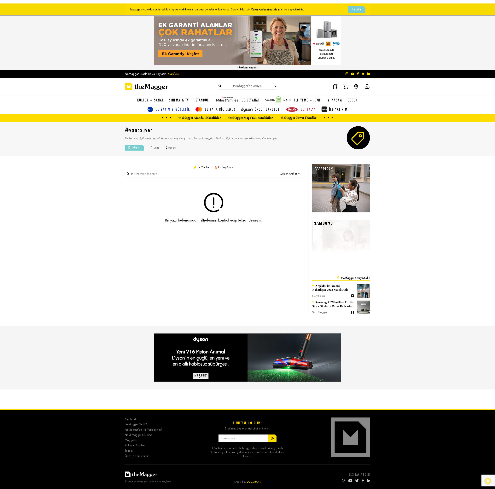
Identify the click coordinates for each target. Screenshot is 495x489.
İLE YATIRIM (338, 109)
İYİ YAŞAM (334, 100)
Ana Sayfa (131, 419)
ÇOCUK (352, 100)
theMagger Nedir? (136, 424)
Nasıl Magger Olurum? (138, 435)
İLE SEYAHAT (250, 100)
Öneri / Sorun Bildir (137, 456)
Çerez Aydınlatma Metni (265, 9)
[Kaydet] (352, 295)
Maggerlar (131, 440)
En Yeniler (203, 167)
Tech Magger (319, 312)
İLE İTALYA (308, 109)
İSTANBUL (202, 100)
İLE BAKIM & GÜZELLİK (172, 109)
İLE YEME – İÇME (307, 100)
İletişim (129, 450)
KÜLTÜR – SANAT (150, 100)
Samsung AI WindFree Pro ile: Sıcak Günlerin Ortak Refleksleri (333, 304)
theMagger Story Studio (355, 278)
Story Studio (318, 295)
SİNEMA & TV (179, 100)
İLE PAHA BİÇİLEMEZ (220, 109)
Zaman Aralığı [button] (288, 173)
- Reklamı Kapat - (247, 67)
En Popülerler (226, 167)
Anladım (357, 9)
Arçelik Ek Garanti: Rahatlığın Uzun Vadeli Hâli (330, 288)
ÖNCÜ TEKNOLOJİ (267, 109)
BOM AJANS (254, 481)
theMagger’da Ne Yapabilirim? (143, 429)
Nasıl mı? (173, 74)
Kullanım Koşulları (135, 445)
